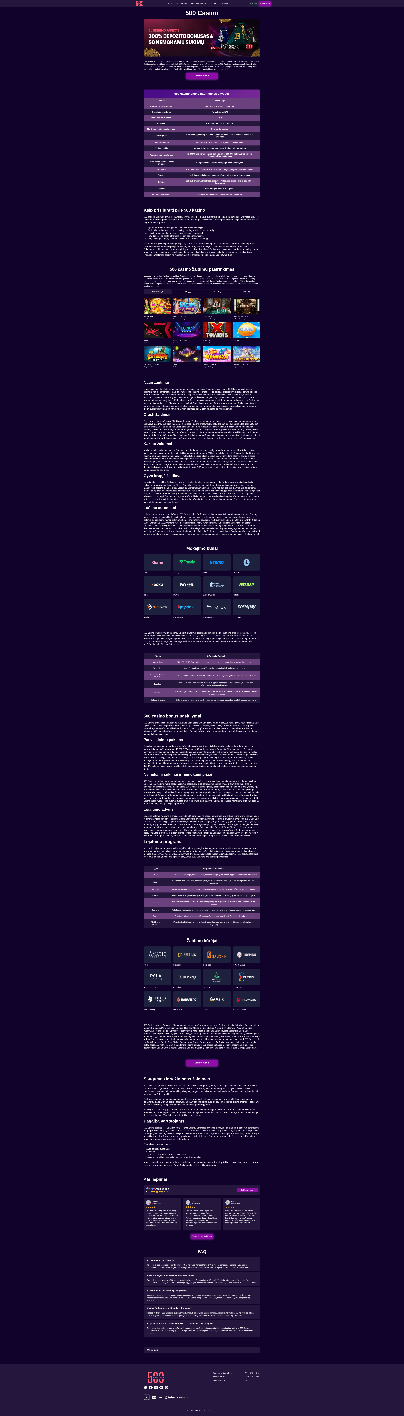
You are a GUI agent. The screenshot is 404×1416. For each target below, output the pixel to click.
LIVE (185, 292)
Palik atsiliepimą (247, 1190)
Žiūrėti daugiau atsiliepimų (202, 1236)
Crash (215, 292)
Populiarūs (156, 292)
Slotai (245, 292)
